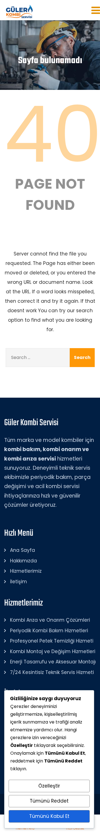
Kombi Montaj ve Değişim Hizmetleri (52, 651)
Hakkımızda (23, 560)
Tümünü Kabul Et (49, 816)
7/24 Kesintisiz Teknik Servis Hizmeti (52, 672)
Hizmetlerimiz (26, 571)
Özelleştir (49, 786)
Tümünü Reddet (49, 801)
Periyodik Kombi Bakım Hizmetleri (49, 630)
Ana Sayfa (22, 550)
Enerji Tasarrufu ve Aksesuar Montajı (53, 661)
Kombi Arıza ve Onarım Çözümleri (50, 620)
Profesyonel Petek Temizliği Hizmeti (51, 641)
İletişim (18, 581)
